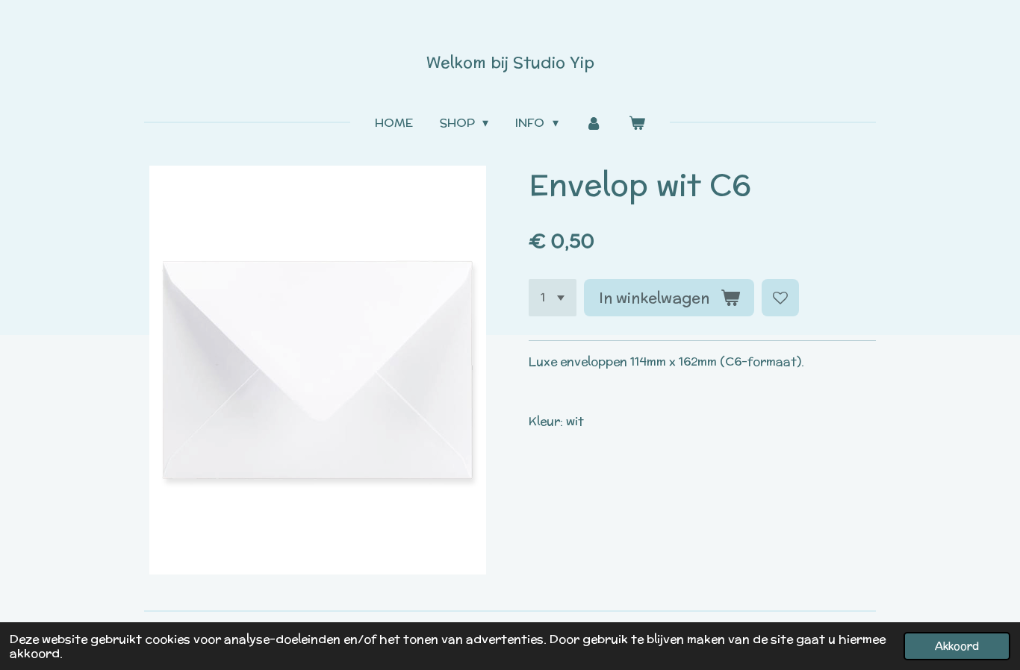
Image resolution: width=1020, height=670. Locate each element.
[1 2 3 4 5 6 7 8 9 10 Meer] (552, 297)
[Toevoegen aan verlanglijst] (780, 297)
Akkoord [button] (957, 646)
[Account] (594, 123)
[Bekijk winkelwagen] (637, 123)
